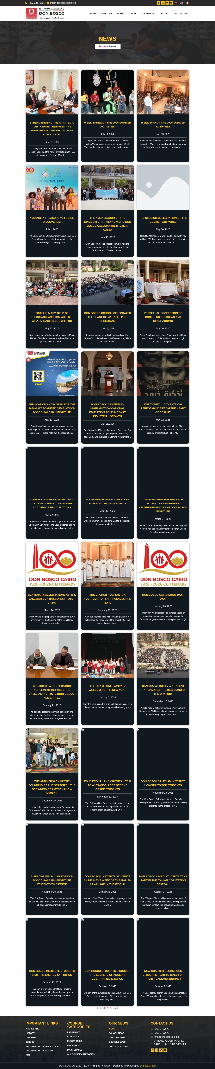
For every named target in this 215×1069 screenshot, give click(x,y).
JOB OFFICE (147, 13)
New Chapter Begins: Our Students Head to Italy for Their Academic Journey (163, 974)
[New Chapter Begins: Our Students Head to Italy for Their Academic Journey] (163, 940)
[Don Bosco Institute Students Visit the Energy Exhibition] (52, 940)
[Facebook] (158, 3)
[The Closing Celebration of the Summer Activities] (163, 187)
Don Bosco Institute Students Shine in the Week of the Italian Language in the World (107, 880)
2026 (28, 1055)
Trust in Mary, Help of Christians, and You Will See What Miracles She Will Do (52, 317)
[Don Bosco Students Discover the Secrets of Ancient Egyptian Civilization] (107, 940)
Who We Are (32, 1029)
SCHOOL (121, 13)
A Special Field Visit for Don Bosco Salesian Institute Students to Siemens (52, 880)
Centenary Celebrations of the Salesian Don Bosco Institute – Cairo (52, 598)
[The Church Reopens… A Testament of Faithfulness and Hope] (107, 564)
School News (116, 1033)
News (112, 1029)
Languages (73, 1032)
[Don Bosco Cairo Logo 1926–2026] (163, 564)
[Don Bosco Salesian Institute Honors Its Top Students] (163, 750)
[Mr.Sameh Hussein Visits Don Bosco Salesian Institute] (107, 469)
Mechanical (74, 1045)
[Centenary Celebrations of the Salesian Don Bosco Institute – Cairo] (52, 564)
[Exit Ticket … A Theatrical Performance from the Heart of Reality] (163, 373)
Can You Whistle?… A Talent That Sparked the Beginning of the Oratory (163, 690)
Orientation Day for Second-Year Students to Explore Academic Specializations (51, 503)
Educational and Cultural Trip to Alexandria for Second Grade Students (107, 785)
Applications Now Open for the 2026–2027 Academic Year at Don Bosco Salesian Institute (51, 408)
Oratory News (117, 1037)
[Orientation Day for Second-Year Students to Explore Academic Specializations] (52, 469)
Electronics (74, 1041)
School (30, 1042)
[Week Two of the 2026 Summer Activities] (163, 92)
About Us (106, 13)
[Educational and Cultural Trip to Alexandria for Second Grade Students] (107, 750)
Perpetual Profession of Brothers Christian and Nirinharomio (163, 317)
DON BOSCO (32, 1037)
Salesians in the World (39, 1051)
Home (93, 13)
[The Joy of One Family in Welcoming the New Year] (107, 655)
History (30, 1033)
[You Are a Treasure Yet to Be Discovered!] (52, 187)
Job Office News (118, 1046)
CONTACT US (180, 13)
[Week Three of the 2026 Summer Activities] (107, 92)
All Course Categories (80, 1054)
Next (115, 1008)
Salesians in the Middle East (42, 1046)
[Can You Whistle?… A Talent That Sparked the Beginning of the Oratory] (163, 655)
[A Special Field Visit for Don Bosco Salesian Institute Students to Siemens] (52, 845)
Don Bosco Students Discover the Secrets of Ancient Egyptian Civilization (107, 974)
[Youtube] (171, 3)
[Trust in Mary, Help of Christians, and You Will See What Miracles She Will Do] (52, 282)
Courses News (117, 1042)
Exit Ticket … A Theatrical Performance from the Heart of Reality (163, 408)
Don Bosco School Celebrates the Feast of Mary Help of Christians (107, 317)
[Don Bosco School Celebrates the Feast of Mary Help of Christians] (107, 282)
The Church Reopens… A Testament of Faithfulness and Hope (107, 598)
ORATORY (164, 13)
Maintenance (74, 1050)
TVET (133, 13)
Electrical (73, 1036)
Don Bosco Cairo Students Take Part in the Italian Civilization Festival (163, 880)
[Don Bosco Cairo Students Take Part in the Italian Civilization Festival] (163, 845)
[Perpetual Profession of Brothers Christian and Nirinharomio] (163, 282)
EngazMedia (149, 1065)
